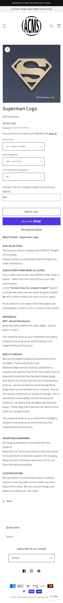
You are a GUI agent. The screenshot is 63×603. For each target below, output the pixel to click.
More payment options (31, 229)
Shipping (6, 128)
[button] (4, 26)
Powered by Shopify (44, 597)
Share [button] (9, 501)
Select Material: (10, 154)
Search (9, 536)
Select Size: (8, 139)
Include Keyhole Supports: (16, 169)
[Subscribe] (50, 558)
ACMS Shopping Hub (26, 597)
